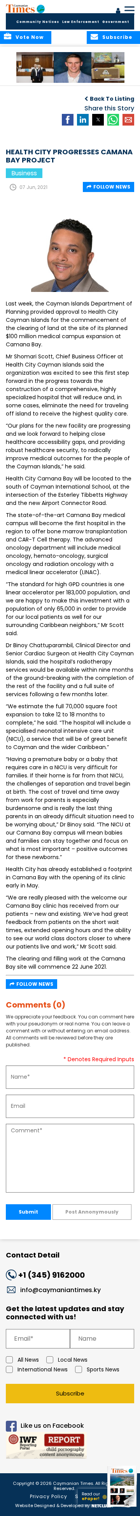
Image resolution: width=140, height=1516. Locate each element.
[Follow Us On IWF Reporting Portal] (70, 1447)
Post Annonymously (92, 1212)
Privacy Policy (48, 1496)
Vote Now (30, 37)
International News (43, 1369)
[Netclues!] (102, 1505)
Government (115, 22)
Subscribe (70, 1393)
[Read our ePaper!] (122, 1507)
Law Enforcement (80, 22)
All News (28, 1360)
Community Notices (37, 22)
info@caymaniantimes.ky (60, 1289)
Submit (28, 1212)
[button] (36, 67)
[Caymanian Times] (25, 8)
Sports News (103, 1369)
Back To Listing (112, 99)
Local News (73, 1360)
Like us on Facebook (52, 1425)
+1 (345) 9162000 (51, 1275)
